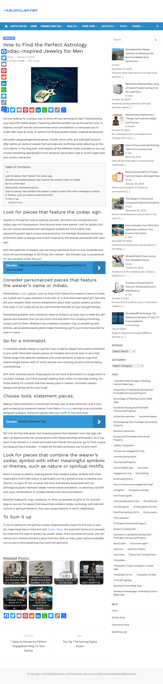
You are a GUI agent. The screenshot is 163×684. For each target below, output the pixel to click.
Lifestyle (107, 26)
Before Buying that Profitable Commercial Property (135, 424)
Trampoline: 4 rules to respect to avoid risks (133, 568)
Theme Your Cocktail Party (142, 554)
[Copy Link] (4, 102)
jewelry (23, 293)
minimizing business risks (126, 501)
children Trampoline (124, 445)
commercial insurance (125, 456)
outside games (121, 506)
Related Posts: (16, 202)
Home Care (88, 26)
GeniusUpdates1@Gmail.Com (121, 674)
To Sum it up (11, 198)
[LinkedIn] (4, 83)
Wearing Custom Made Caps (128, 586)
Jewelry (9, 38)
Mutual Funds (150, 501)
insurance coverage (139, 490)
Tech (123, 26)
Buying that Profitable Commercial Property (131, 438)
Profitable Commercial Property (130, 523)
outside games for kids (145, 506)
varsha (9, 57)
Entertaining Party (123, 479)
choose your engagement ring (129, 451)
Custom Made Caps (123, 468)
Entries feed (118, 617)
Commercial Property (125, 462)
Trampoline (119, 560)
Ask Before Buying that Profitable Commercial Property (131, 409)
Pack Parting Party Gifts (126, 512)
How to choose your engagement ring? (133, 484)
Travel (136, 26)
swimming (119, 554)
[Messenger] (4, 96)
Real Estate (120, 543)
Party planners (121, 518)
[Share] (4, 109)
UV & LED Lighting (123, 580)
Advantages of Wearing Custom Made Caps (133, 400)
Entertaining (142, 473)
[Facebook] (4, 51)
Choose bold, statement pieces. (22, 187)
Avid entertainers (148, 416)
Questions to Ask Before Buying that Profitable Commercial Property (132, 536)
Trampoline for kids (146, 574)
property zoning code (125, 529)
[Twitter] (4, 58)
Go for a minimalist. (15, 183)
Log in (115, 610)
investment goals (123, 495)
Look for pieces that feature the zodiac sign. (29, 176)
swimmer (118, 549)
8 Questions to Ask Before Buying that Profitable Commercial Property (133, 392)
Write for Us (19, 26)
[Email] (4, 64)
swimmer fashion (136, 549)
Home (34, 26)
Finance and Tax (51, 26)
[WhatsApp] (4, 90)
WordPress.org (119, 632)
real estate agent (139, 543)
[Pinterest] (4, 70)
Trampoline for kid (123, 574)
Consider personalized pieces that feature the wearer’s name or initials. (43, 179)
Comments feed (120, 625)
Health (71, 26)
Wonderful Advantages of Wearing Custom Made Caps (135, 593)
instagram (119, 490)
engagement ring (122, 473)
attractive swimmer (124, 416)
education (143, 468)
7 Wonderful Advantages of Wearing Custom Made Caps (132, 383)
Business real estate (124, 431)
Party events (150, 512)
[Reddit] (4, 77)
